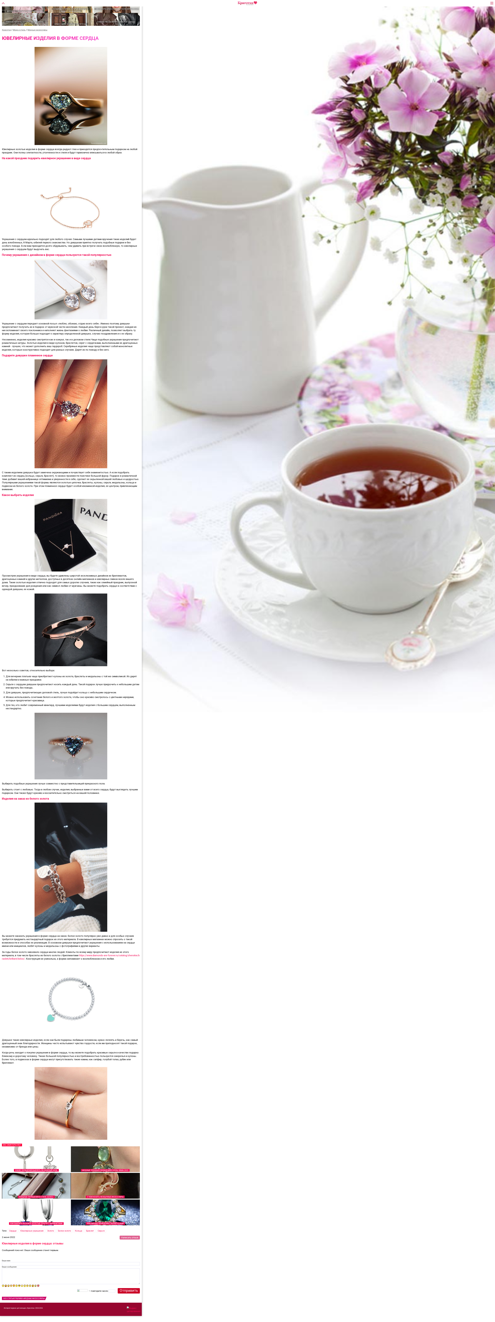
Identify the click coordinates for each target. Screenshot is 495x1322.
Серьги (101, 1240)
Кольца (78, 1240)
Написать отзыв (129, 1246)
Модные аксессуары (37, 39)
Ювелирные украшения (31, 1240)
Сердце (12, 1240)
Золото (50, 1240)
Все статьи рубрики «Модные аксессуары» (24, 1307)
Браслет (90, 1240)
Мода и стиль (19, 39)
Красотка (6, 39)
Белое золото (64, 1240)
